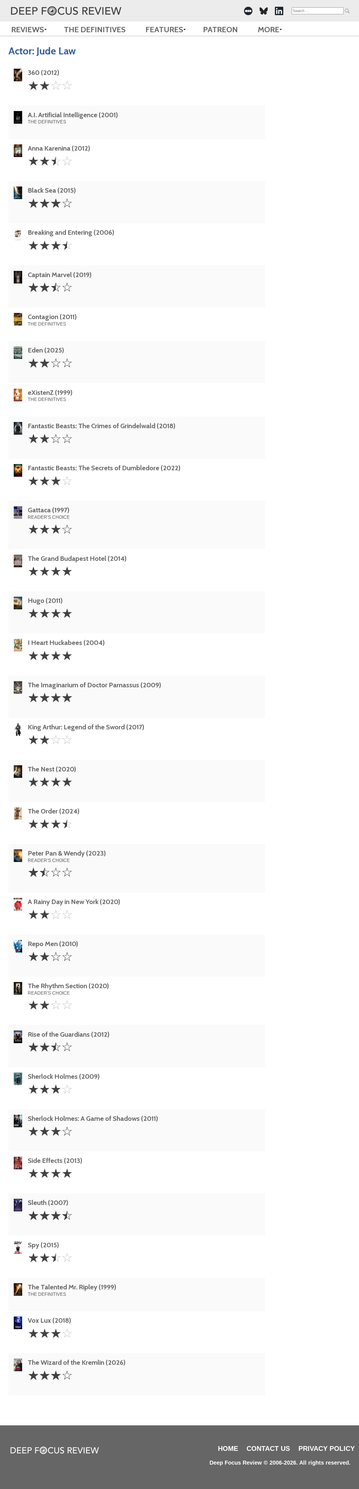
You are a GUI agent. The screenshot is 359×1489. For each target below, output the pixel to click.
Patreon (220, 29)
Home (228, 1448)
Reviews (27, 29)
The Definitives (95, 29)
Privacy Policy (326, 1448)
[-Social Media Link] (248, 11)
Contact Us (268, 1448)
